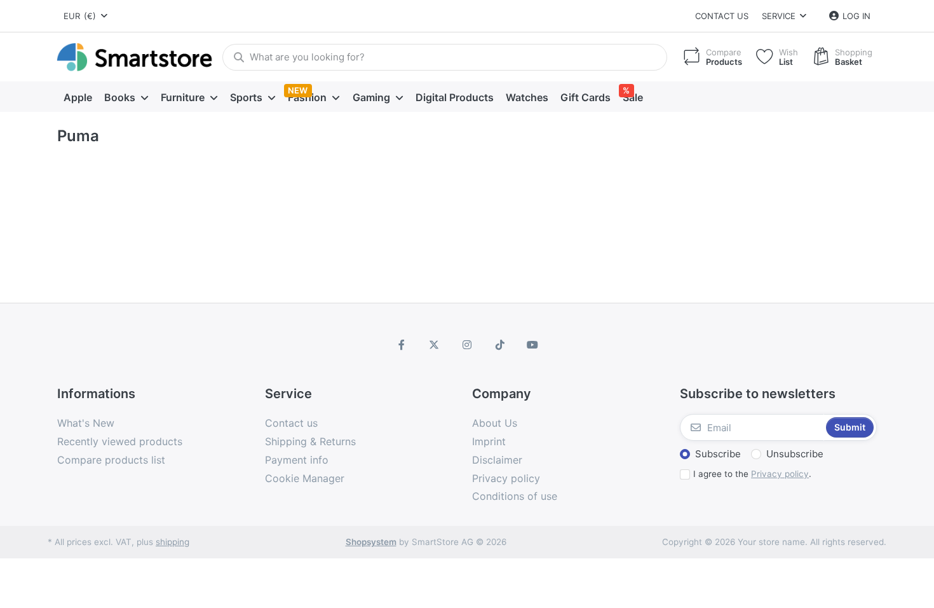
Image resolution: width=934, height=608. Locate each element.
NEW (298, 90)
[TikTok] (500, 345)
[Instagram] (467, 345)
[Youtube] (532, 345)
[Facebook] (402, 345)
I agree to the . (752, 474)
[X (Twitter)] (435, 345)
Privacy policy (780, 474)
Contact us (721, 16)
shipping (172, 542)
